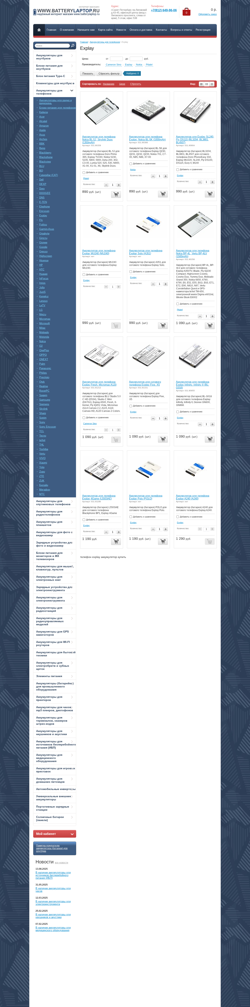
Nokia (42, 341)
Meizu (42, 314)
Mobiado (44, 332)
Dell (41, 179)
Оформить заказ (207, 14)
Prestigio (44, 377)
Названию (108, 84)
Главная (84, 42)
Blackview (45, 161)
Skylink (43, 408)
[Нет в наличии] (116, 325)
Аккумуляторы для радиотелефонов (49, 513)
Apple (42, 130)
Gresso (43, 251)
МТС (42, 494)
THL (41, 444)
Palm (42, 363)
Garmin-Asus (46, 229)
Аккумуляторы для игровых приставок (55, 770)
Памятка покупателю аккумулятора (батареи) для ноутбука (52, 848)
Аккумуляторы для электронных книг (49, 578)
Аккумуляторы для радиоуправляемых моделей (50, 621)
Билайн (43, 485)
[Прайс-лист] (212, 84)
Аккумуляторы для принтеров (49, 698)
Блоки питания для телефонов (57, 107)
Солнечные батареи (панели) (50, 818)
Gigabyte (44, 233)
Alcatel (43, 121)
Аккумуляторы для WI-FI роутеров (53, 643)
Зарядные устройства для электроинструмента (54, 588)
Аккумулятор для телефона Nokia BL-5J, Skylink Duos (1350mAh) (98, 139)
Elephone (44, 206)
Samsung (44, 399)
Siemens (44, 404)
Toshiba (43, 449)
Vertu (42, 453)
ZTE (41, 476)
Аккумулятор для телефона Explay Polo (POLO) (145, 497)
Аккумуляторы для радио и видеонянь (55, 102)
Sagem (43, 395)
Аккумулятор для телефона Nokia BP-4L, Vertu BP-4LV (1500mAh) (192, 253)
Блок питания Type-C (50, 76)
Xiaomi (43, 462)
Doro (42, 188)
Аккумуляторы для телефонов (49, 92)
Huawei (43, 274)
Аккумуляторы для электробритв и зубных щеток (52, 665)
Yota (41, 467)
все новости (61, 862)
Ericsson (44, 211)
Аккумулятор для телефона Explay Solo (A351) (145, 252)
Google (43, 247)
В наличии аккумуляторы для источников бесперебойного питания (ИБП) (53, 875)
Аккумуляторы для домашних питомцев (50, 780)
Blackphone (46, 157)
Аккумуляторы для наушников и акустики (51, 732)
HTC (41, 269)
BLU (41, 166)
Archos (43, 139)
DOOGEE (44, 193)
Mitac (42, 327)
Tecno (42, 435)
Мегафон (44, 489)
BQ (41, 170)
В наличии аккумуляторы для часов (53, 890)
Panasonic (45, 368)
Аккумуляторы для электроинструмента (50, 599)
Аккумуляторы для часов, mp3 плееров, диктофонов (54, 709)
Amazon (44, 125)
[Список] (201, 84)
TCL (41, 431)
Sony (42, 422)
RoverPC (44, 390)
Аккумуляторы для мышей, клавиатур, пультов (55, 568)
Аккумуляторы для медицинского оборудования (49, 758)
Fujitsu (43, 224)
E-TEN (43, 202)
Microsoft (44, 323)
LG (41, 309)
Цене (122, 84)
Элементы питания (49, 676)
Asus (42, 134)
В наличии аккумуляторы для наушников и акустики (53, 916)
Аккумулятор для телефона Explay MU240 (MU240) (98, 252)
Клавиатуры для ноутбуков (55, 83)
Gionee (43, 242)
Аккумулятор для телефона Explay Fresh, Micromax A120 (99, 383)
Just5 (42, 291)
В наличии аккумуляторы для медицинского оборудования (53, 929)
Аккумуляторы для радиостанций (49, 609)
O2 (41, 345)
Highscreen (45, 256)
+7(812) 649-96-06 (164, 10)
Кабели (43, 112)
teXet (42, 440)
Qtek (42, 381)
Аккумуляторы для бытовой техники (56, 654)
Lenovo (43, 300)
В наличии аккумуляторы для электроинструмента (53, 903)
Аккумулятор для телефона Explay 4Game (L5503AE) (98, 497)
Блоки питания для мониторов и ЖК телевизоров (49, 556)
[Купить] (116, 194)
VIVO (42, 458)
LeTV (42, 305)
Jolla (42, 287)
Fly (41, 220)
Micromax (44, 318)
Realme (43, 386)
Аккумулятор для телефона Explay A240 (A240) (192, 497)
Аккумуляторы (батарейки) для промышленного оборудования (55, 686)
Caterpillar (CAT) (48, 175)
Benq (42, 148)
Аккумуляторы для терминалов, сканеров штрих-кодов (51, 720)
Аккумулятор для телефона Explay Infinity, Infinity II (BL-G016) (192, 384)
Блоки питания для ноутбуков (49, 67)
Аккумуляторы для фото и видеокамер (54, 534)
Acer (42, 116)
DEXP (42, 184)
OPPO (43, 354)
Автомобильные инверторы (56, 789)
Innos (42, 282)
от (107, 58)
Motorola (44, 336)
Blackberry (45, 152)
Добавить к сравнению (97, 172)
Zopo (42, 471)
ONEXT (43, 359)
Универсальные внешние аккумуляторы (53, 798)
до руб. (137, 58)
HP (41, 265)
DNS (42, 197)
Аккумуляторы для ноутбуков (49, 57)
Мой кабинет (46, 833)
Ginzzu (43, 238)
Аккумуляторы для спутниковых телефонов (53, 502)
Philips (43, 372)
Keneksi (43, 296)
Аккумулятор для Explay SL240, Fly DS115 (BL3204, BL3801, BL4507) (195, 139)
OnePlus (44, 350)
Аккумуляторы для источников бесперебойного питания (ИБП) (56, 744)
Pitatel (149, 64)
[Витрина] (206, 84)
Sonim (42, 417)
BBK (42, 143)
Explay (43, 215)
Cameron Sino (113, 64)
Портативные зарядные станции (52, 808)
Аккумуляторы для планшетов (49, 523)
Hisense (43, 260)
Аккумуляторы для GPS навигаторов (52, 633)
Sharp (42, 413)
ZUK (41, 480)
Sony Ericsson (47, 426)
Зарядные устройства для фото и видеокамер (54, 544)
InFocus (43, 278)
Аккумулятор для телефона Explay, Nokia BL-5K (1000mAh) (147, 138)
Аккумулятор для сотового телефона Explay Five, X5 (145, 383)
